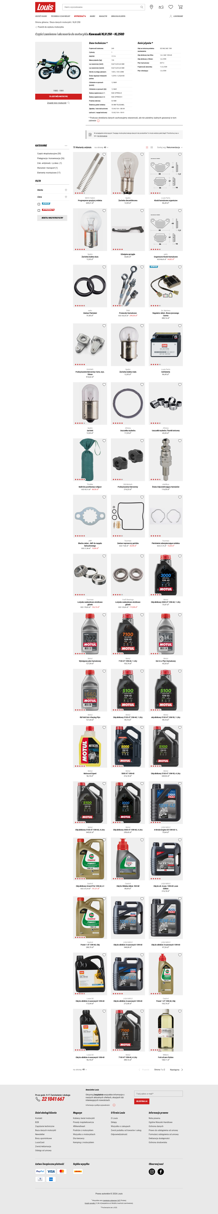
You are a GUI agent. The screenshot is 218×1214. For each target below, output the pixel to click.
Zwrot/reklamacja (43, 1146)
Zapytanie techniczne (44, 1126)
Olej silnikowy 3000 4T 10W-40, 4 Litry (128, 830)
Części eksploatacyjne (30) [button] (49, 153)
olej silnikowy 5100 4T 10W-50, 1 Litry (165, 717)
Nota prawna (154, 1118)
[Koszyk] (180, 7)
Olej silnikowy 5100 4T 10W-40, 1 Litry (128, 717)
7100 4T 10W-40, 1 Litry (128, 661)
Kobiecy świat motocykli (84, 1118)
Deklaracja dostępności (159, 1138)
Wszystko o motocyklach (84, 1134)
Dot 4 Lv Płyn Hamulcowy (166, 661)
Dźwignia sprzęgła (128, 254)
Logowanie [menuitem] (178, 16)
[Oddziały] (151, 7)
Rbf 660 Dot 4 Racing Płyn (90, 717)
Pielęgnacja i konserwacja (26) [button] (50, 158)
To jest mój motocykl (58, 96)
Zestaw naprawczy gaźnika (128, 543)
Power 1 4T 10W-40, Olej (90, 945)
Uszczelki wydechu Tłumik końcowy (166, 431)
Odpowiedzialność (119, 1134)
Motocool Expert (90, 773)
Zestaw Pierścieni (90, 313)
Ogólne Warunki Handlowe (160, 1122)
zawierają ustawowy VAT (111, 1200)
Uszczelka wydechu (127, 431)
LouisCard (39, 1142)
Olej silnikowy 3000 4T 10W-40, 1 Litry (165, 602)
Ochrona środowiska (158, 1142)
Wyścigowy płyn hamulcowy (90, 661)
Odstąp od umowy (43, 1150)
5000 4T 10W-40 (127, 773)
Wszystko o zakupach (120, 1126)
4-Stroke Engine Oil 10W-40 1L (166, 830)
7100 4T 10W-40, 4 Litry (128, 1057)
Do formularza (102, 136)
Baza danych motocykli (45, 1130)
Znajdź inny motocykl (56, 103)
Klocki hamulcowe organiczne (165, 200)
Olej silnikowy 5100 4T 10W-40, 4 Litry (90, 830)
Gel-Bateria (165, 372)
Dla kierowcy (78, 1138)
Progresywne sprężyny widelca (90, 200)
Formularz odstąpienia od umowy (164, 1134)
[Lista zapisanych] (170, 7)
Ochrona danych (156, 1126)
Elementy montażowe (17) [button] (49, 173)
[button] (141, 7)
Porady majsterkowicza (83, 1122)
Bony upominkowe (43, 1138)
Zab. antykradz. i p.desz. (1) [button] (49, 163)
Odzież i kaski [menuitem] (41, 16)
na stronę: (98, 147)
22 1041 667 (53, 1099)
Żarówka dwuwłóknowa (127, 200)
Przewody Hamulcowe (128, 313)
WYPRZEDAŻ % (48, 210)
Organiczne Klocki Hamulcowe (166, 257)
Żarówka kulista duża (90, 257)
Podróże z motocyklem (83, 1130)
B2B (37, 1122)
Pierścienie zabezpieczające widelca (166, 543)
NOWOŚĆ (46, 204)
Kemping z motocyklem (83, 1142)
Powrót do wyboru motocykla (50, 27)
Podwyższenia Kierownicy (128, 487)
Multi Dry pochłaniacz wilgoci (90, 487)
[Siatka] (147, 147)
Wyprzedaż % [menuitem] (80, 16)
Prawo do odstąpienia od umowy (163, 1130)
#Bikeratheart (79, 1126)
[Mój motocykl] (161, 7)
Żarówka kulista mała (127, 372)
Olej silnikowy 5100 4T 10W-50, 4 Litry (165, 773)
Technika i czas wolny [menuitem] (60, 16)
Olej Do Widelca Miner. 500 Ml (128, 886)
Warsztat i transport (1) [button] (47, 168)
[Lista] (151, 147)
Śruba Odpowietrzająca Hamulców (165, 487)
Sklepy (114, 1122)
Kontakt (38, 1118)
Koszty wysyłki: (90, 1203)
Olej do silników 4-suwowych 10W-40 (128, 945)
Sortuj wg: (161, 147)
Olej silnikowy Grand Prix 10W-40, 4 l (90, 886)
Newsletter (40, 1134)
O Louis (114, 1118)
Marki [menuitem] (92, 16)
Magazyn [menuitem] (103, 16)
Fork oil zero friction (165, 1057)
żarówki (90, 431)
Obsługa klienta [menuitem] (118, 16)
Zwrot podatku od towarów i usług (126, 1130)
